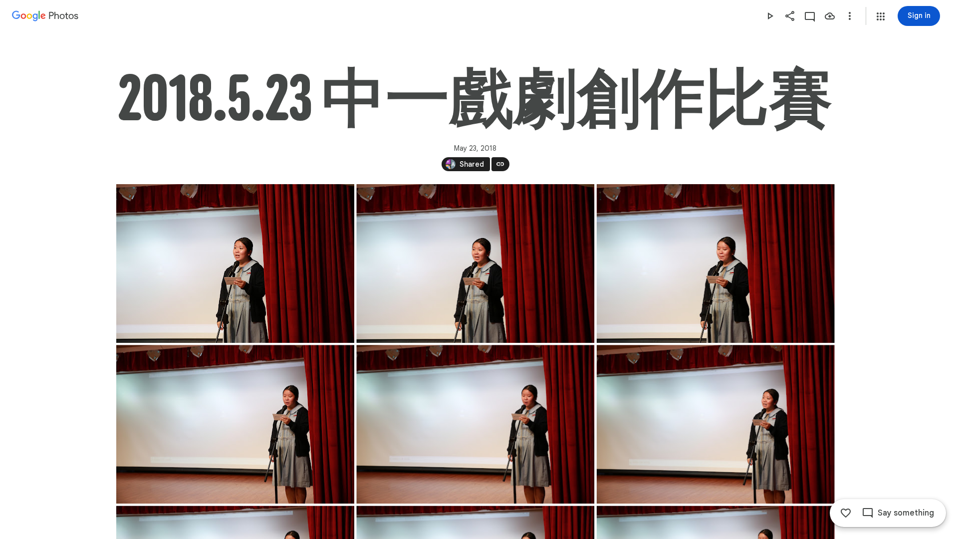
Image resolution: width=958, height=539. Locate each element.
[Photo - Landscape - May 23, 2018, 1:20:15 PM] (475, 424)
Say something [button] (906, 513)
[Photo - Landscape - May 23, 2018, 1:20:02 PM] (715, 263)
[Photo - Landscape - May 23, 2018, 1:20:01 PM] (235, 263)
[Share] (790, 16)
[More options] (850, 16)
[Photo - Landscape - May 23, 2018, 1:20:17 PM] (715, 424)
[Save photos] (830, 16)
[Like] (846, 513)
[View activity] (810, 16)
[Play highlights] (770, 16)
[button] (881, 16)
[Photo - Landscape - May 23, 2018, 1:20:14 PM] (235, 424)
